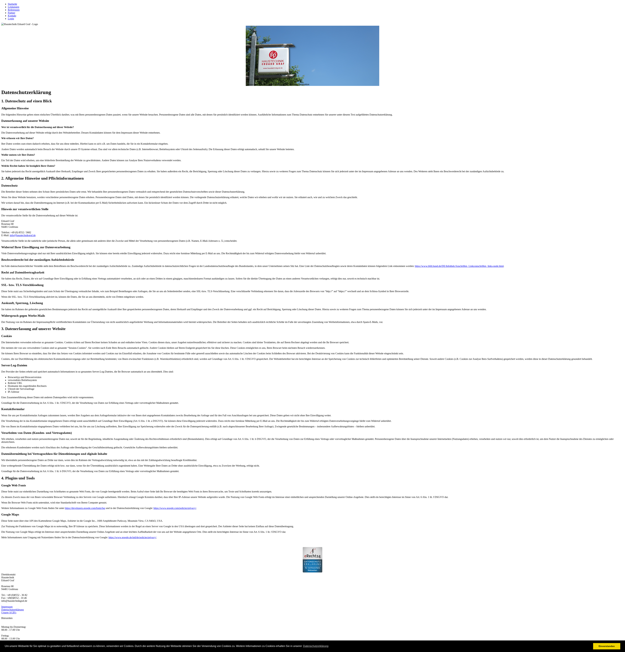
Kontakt (12, 15)
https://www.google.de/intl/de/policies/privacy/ (132, 537)
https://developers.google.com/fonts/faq (85, 508)
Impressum (7, 606)
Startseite (12, 4)
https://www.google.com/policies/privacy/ (174, 508)
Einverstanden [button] (607, 646)
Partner (11, 12)
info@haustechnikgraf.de (23, 235)
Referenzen (14, 9)
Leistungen (13, 7)
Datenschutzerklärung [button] (315, 646)
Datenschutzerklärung (12, 609)
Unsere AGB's (8, 612)
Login (11, 18)
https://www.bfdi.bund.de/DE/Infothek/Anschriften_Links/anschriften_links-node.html (459, 266)
